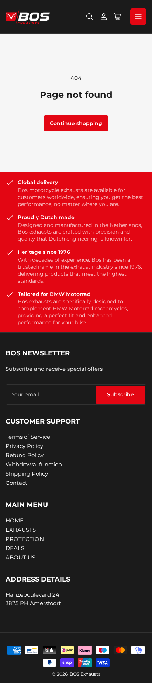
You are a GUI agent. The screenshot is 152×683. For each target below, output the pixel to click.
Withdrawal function (34, 464)
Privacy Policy (24, 445)
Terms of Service (28, 436)
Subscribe (120, 394)
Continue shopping (76, 123)
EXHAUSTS (21, 529)
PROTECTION (25, 538)
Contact (16, 482)
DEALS (15, 548)
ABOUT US (20, 557)
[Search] (90, 16)
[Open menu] (138, 16)
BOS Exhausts (85, 674)
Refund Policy (25, 455)
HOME (15, 520)
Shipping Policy (27, 473)
